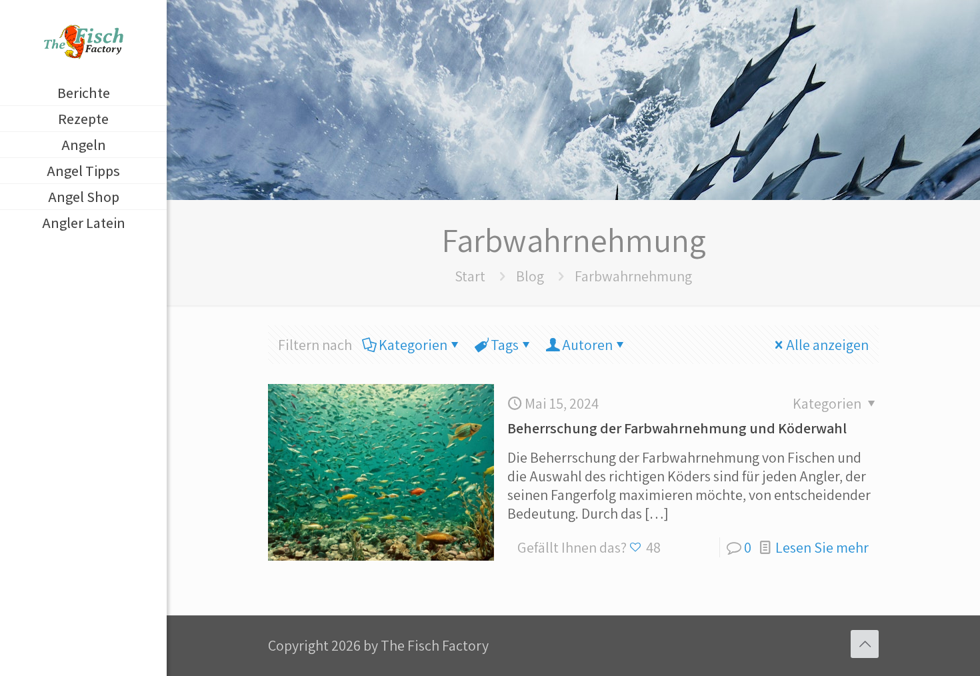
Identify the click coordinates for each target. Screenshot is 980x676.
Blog (530, 276)
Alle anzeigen (827, 344)
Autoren (587, 344)
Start (470, 276)
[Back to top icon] (865, 644)
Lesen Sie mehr (822, 547)
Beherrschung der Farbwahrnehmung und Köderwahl (677, 428)
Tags (505, 344)
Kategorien (413, 344)
